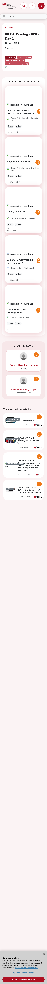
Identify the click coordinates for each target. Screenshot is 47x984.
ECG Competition (25, 420)
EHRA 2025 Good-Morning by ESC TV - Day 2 (29, 440)
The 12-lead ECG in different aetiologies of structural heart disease (29, 490)
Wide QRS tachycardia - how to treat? (20, 261)
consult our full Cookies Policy (26, 968)
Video (18, 126)
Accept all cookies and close (24, 979)
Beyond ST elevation (18, 161)
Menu (10, 16)
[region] (23, 967)
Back (10, 27)
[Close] (44, 954)
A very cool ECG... (17, 211)
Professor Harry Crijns (23, 389)
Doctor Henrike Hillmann (23, 365)
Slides (10, 126)
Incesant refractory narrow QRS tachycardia (21, 112)
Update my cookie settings (23, 973)
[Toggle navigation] (41, 6)
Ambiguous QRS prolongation (16, 311)
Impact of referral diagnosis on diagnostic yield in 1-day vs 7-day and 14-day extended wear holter (28, 465)
